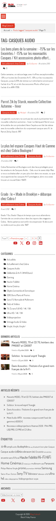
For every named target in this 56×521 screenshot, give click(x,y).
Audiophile (22, 446)
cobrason (26, 451)
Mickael (23, 112)
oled (42, 464)
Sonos (13, 473)
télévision (41, 474)
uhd (46, 474)
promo (22, 468)
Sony (20, 473)
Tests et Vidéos (13, 304)
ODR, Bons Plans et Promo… (19, 295)
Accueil (7, 30)
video (6, 479)
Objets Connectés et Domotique (20, 290)
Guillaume (33, 63)
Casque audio (7, 451)
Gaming (10, 277)
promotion (30, 468)
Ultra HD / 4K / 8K (15, 313)
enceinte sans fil (8, 457)
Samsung (46, 468)
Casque (51, 446)
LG (22, 463)
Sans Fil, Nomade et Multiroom (20, 299)
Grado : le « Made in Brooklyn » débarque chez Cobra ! (26, 196)
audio (14, 447)
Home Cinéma (13, 286)
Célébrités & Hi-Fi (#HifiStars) (20, 272)
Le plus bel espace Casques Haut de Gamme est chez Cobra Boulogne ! (28, 148)
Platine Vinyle (12, 468)
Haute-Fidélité (13, 281)
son (9, 474)
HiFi (48, 457)
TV (25, 473)
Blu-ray (30, 447)
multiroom (36, 463)
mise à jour (27, 464)
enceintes (47, 452)
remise (38, 468)
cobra (18, 451)
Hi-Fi (41, 457)
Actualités (11, 259)
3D (2, 446)
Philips (3, 468)
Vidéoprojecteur (26, 478)
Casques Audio (8, 112)
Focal (17, 457)
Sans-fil (4, 473)
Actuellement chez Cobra (13, 63)
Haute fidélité (28, 457)
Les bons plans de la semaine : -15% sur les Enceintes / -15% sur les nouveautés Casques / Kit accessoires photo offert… (28, 53)
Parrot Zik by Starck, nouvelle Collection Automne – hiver (26, 104)
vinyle (36, 478)
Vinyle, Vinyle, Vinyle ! (16, 326)
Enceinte (40, 451)
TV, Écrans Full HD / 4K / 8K (19, 308)
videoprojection (13, 479)
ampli (9, 446)
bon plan (44, 446)
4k (5, 446)
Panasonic (49, 463)
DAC (33, 451)
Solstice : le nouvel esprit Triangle (29, 355)
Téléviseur (33, 473)
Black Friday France (28, 517)
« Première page (16, 238)
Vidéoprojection (14, 317)
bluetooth (36, 447)
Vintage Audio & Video (17, 321)
